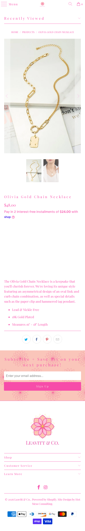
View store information (22, 269)
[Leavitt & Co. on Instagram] (46, 487)
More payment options (42, 256)
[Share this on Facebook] (36, 339)
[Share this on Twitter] (26, 339)
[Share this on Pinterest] (47, 339)
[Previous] (7, 96)
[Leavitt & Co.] (42, 4)
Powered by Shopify (44, 499)
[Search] (70, 4)
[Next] (78, 96)
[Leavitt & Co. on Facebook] (39, 487)
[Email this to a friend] (57, 339)
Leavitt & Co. (22, 499)
